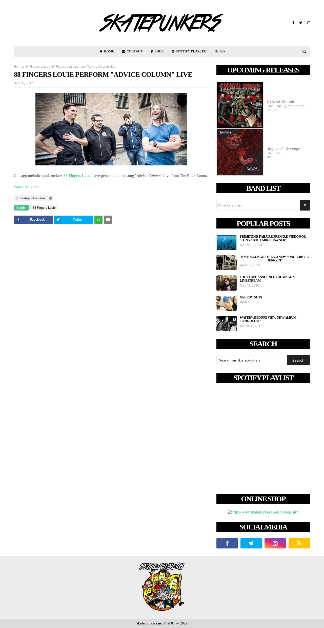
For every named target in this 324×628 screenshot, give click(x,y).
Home (18, 66)
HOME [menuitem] (108, 51)
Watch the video (26, 187)
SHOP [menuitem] (159, 51)
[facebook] (293, 22)
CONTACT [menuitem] (134, 51)
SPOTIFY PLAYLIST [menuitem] (191, 51)
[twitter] (300, 22)
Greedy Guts (251, 297)
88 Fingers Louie (36, 66)
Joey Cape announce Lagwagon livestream (267, 278)
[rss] (299, 543)
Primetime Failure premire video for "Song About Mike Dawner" (273, 238)
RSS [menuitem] (222, 51)
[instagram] (308, 22)
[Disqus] (111, 298)
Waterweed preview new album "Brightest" (268, 319)
